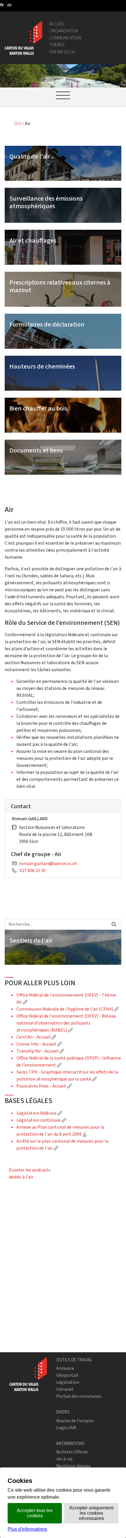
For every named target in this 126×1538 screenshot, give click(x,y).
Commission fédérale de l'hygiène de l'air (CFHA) (67, 1009)
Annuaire (65, 1368)
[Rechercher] (114, 924)
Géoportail (67, 1375)
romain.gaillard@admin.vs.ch (48, 863)
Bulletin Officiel (72, 1452)
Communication (65, 38)
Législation (67, 1382)
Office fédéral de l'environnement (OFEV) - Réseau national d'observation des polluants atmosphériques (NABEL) (66, 1023)
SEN (18, 123)
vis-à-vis (64, 1459)
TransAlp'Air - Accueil (40, 1051)
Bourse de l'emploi (75, 1421)
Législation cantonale (41, 1120)
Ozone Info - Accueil (39, 1044)
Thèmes (57, 45)
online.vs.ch (62, 52)
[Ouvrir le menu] (63, 95)
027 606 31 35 (32, 870)
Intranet (65, 1389)
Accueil (57, 24)
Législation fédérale (39, 1113)
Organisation (63, 31)
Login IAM (66, 1428)
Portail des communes (78, 1396)
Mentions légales (73, 1466)
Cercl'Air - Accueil (36, 1037)
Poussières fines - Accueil (44, 1086)
